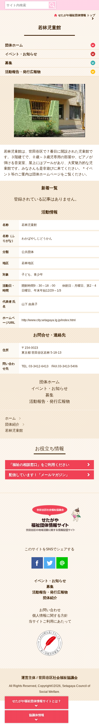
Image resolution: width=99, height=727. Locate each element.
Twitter (49, 563)
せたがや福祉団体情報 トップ (76, 15)
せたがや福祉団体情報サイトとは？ (36, 701)
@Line (62, 563)
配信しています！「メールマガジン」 (39, 475)
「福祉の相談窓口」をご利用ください (39, 465)
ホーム (10, 418)
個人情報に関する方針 (50, 615)
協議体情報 (36, 715)
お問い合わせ (50, 610)
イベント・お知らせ (21, 54)
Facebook (37, 563)
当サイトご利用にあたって (50, 621)
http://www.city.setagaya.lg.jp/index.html (49, 320)
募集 (8, 63)
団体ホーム (14, 45)
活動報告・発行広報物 (23, 72)
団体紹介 (12, 424)
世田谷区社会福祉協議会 (58, 678)
